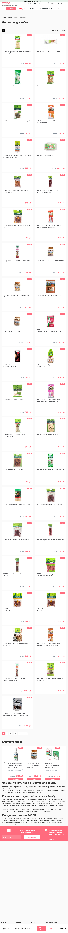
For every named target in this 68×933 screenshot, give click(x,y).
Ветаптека (22, 8)
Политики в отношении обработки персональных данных (55, 832)
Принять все (41, 928)
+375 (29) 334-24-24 (41, 3)
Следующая (23, 734)
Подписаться (32, 837)
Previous (5, 765)
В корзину (17, 65)
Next (64, 764)
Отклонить (53, 928)
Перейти (42, 1)
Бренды (32, 8)
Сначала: (54, 30)
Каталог (11, 8)
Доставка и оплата (46, 8)
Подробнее (63, 928)
